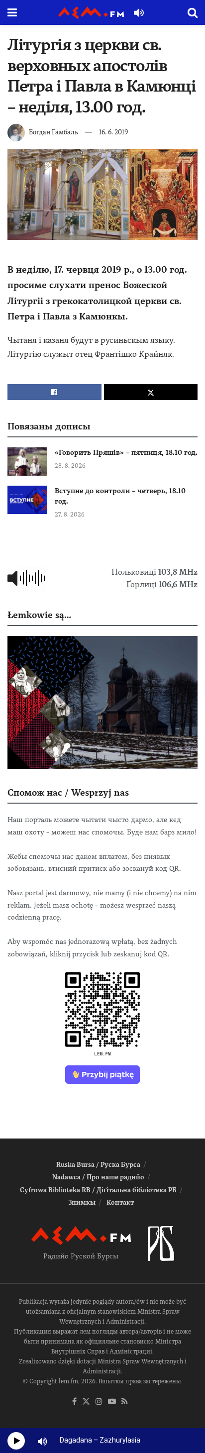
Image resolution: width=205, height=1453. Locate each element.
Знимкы (82, 1202)
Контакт (120, 1202)
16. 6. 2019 (113, 132)
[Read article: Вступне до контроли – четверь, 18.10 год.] (27, 500)
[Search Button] (193, 12)
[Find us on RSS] (124, 1402)
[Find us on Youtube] (112, 1402)
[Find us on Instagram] (99, 1402)
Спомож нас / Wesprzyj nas (68, 792)
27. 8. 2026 (70, 514)
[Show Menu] (12, 12)
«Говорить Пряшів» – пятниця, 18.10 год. (126, 452)
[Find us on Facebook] (74, 1402)
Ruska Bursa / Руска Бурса (98, 1164)
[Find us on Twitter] (86, 1402)
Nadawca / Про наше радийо (98, 1177)
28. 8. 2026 (70, 465)
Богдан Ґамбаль (53, 132)
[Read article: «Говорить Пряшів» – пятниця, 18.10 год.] (27, 461)
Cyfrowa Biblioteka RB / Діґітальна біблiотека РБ (98, 1190)
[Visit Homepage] (91, 12)
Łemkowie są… (39, 615)
